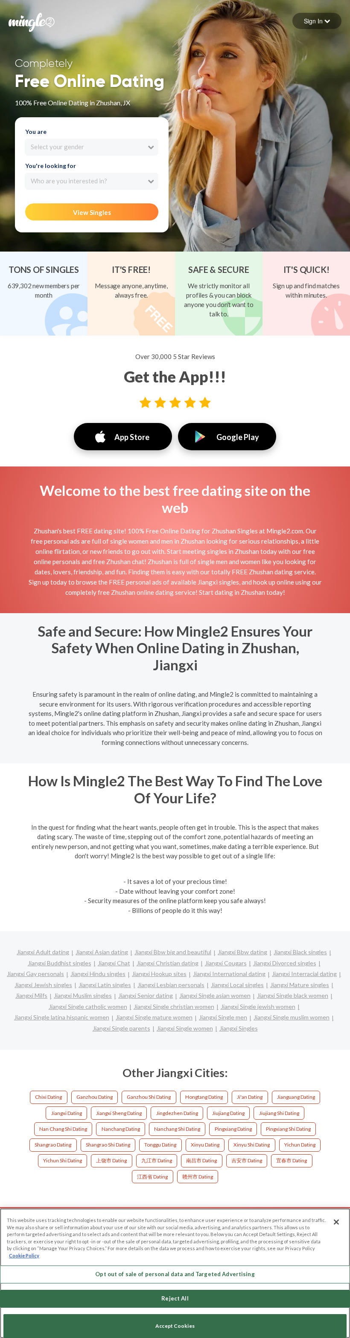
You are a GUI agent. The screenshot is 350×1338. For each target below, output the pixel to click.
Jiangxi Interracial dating (304, 973)
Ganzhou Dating (94, 1097)
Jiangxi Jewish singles (43, 984)
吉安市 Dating (246, 1160)
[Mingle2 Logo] (32, 21)
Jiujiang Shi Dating (279, 1113)
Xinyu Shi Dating (251, 1144)
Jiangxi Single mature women (154, 1017)
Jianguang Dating (296, 1097)
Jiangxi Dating (66, 1113)
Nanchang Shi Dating (177, 1129)
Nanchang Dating (121, 1129)
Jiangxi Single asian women (215, 995)
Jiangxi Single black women (292, 995)
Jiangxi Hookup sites (159, 973)
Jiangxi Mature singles (299, 984)
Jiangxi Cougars (226, 963)
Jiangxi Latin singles (105, 984)
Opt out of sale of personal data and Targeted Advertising (174, 1274)
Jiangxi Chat (114, 963)
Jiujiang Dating (228, 1113)
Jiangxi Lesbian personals (170, 984)
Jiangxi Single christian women (174, 1006)
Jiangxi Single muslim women (292, 1017)
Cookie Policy (24, 1255)
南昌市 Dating (201, 1160)
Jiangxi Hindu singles (97, 973)
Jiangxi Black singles (300, 952)
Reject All (174, 1298)
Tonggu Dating (160, 1144)
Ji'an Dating (249, 1097)
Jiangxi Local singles (237, 984)
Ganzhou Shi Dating (149, 1097)
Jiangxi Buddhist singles (59, 963)
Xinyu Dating (205, 1144)
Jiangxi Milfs (31, 995)
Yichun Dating (299, 1144)
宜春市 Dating (291, 1160)
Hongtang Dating (204, 1097)
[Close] (336, 1222)
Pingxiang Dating (233, 1129)
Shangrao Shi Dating (108, 1144)
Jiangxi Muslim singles (83, 995)
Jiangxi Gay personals (35, 973)
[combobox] (91, 147)
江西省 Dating (152, 1176)
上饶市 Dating (111, 1160)
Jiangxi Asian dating (102, 952)
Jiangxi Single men (223, 1017)
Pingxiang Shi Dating (288, 1129)
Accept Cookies (175, 1326)
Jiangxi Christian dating (167, 963)
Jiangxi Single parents (121, 1028)
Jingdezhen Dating (177, 1113)
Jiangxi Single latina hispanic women (61, 1017)
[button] (316, 21)
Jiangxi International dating (229, 973)
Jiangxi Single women (185, 1028)
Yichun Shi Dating (62, 1160)
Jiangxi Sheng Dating (119, 1113)
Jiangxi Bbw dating (242, 952)
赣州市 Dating (197, 1176)
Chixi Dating (48, 1097)
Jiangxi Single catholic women (88, 1006)
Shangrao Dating (53, 1144)
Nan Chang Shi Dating (63, 1129)
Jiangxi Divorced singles (284, 963)
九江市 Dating (156, 1160)
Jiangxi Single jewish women (258, 1006)
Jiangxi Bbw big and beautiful (172, 952)
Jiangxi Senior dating (145, 995)
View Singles (92, 212)
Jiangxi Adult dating (43, 952)
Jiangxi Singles (238, 1028)
